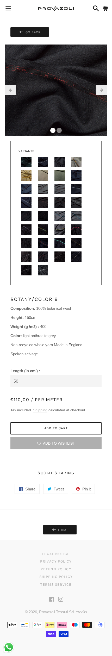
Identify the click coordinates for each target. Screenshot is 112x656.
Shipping (40, 410)
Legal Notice (56, 554)
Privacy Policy (56, 561)
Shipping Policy (56, 577)
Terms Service (55, 584)
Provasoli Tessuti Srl (56, 612)
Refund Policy (56, 569)
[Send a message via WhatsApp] (9, 647)
